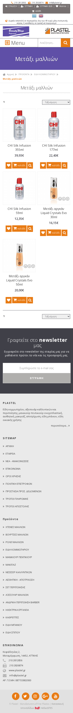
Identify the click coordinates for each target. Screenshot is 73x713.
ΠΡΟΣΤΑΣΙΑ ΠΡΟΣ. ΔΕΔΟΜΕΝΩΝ (23, 491)
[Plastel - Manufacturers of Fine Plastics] (16, 35)
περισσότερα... (59, 425)
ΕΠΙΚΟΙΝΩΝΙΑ (13, 468)
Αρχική (10, 74)
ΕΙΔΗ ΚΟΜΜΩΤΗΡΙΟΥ (44, 74)
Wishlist (62, 6)
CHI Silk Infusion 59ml (19, 211)
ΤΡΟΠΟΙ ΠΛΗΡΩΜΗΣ (17, 498)
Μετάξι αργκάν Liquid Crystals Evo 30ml (54, 213)
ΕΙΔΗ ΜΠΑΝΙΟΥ (14, 625)
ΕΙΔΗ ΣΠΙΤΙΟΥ (13, 632)
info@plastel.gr (55, 2)
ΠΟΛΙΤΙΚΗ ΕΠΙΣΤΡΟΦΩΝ (19, 483)
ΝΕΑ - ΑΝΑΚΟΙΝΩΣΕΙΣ (17, 461)
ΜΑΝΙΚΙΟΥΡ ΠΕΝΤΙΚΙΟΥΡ (19, 557)
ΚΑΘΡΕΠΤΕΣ (12, 617)
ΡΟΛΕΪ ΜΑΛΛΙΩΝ (15, 542)
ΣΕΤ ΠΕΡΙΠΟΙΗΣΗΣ (15, 587)
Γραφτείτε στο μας (37, 342)
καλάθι (38, 11)
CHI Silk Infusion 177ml (53, 147)
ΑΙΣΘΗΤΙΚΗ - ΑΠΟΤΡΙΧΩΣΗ (20, 579)
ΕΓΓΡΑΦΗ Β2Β (46, 6)
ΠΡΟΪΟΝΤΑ (24, 74)
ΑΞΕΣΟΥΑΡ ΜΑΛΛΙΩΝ (17, 594)
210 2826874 (37, 2)
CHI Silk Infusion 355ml (19, 147)
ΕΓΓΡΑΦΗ (28, 6)
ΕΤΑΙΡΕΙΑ (10, 453)
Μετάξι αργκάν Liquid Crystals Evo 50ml (19, 280)
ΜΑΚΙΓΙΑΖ (11, 564)
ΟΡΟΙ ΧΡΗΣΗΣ (13, 476)
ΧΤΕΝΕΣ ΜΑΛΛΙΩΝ (15, 527)
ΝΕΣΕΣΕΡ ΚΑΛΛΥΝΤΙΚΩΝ (19, 572)
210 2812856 (20, 2)
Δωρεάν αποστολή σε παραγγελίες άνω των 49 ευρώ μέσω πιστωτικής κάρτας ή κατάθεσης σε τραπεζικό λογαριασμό (38, 21)
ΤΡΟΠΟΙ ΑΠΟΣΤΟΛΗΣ (17, 506)
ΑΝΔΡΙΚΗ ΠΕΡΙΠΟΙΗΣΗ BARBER (22, 602)
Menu (15, 42)
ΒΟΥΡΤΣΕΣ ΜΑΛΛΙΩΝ (17, 534)
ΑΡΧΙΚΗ (10, 446)
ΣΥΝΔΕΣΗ (12, 6)
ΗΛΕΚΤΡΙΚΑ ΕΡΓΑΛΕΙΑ (17, 610)
